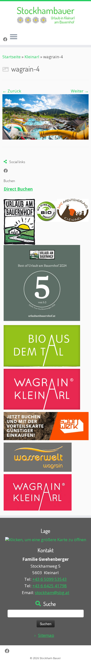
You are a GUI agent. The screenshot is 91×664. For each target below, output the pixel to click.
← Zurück (11, 91)
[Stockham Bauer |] (45, 15)
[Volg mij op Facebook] (6, 39)
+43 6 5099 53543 (49, 579)
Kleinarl (32, 56)
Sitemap (46, 635)
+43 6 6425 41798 (49, 585)
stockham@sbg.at (52, 592)
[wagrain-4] (45, 116)
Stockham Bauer (50, 658)
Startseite (11, 56)
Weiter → (80, 91)
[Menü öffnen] (13, 37)
